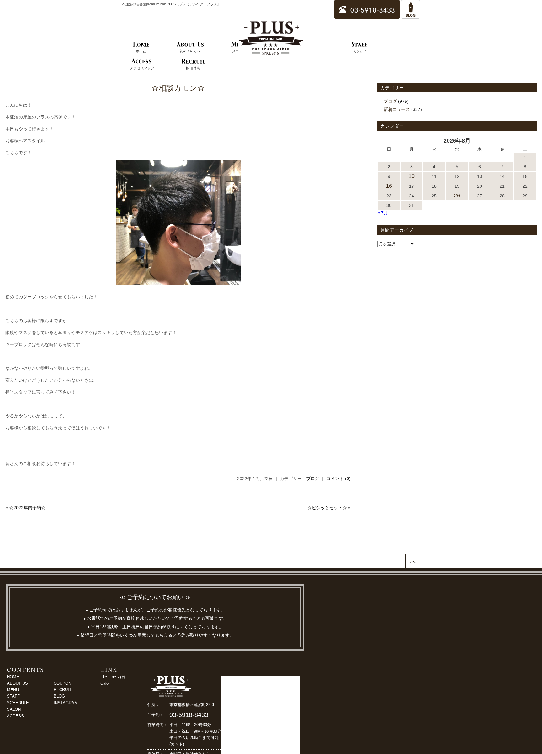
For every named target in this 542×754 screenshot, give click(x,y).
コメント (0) (338, 478)
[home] (141, 48)
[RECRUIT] (193, 64)
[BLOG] (410, 15)
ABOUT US (17, 683)
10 (411, 176)
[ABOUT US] (190, 48)
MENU (13, 690)
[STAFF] (359, 48)
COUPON (62, 683)
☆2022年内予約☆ (27, 507)
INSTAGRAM (66, 702)
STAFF (13, 696)
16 (389, 186)
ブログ (312, 478)
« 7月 (382, 212)
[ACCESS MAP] (142, 64)
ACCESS (15, 716)
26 (457, 195)
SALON (14, 709)
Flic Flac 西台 (112, 676)
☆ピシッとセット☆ (327, 507)
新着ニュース (397, 109)
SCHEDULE (18, 702)
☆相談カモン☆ (178, 88)
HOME (13, 676)
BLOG (59, 696)
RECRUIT (63, 689)
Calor (105, 683)
